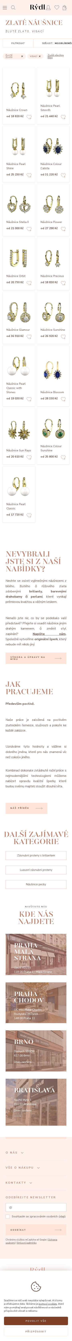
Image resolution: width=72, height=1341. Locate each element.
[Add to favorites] (29, 117)
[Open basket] (66, 7)
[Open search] (14, 7)
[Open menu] (5, 8)
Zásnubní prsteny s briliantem (36, 855)
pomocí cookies (48, 1303)
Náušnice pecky (36, 884)
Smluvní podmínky (27, 1242)
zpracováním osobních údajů (48, 1216)
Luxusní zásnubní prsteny (36, 870)
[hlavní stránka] (37, 11)
